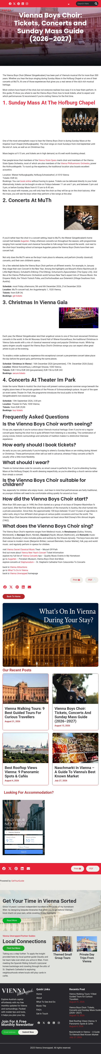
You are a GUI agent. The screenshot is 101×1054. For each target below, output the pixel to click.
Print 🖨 (76, 580)
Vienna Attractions (18, 567)
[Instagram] (27, 4)
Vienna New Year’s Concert (33, 552)
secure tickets (19, 373)
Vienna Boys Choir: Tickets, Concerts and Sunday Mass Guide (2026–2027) (73, 714)
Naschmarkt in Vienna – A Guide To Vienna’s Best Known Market (75, 772)
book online (25, 181)
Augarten (25, 241)
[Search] (96, 3)
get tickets (17, 296)
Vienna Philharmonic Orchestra (75, 163)
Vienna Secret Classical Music (21, 549)
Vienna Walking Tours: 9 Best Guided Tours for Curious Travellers (25, 712)
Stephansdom (27, 562)
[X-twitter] (14, 4)
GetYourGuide (17, 881)
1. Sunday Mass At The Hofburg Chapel (49, 103)
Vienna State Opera (47, 160)
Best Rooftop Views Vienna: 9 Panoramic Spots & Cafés (22, 772)
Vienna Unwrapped (18, 573)
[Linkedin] (23, 4)
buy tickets (18, 410)
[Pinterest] (18, 4)
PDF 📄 (91, 580)
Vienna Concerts (30, 556)
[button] (68, 3)
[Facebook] (10, 4)
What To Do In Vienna (18, 570)
